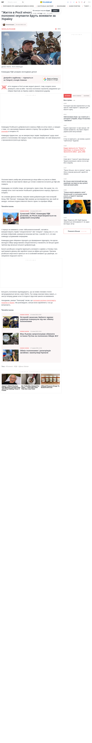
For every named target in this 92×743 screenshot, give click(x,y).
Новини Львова (24, 331)
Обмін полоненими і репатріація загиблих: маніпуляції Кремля (35, 352)
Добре (55, 10)
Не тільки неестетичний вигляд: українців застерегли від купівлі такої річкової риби (76, 183)
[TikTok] (84, 2)
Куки (48, 10)
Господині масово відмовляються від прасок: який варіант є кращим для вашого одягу (77, 107)
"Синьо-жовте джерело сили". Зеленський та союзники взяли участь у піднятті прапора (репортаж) (75, 195)
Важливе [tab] (86, 95)
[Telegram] (73, 2)
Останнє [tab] (67, 95)
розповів (4, 131)
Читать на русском (8, 29)
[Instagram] (81, 2)
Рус (89, 2)
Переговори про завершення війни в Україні (18, 6)
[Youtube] (76, 2)
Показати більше (74, 231)
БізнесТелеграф (74, 6)
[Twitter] (79, 2)
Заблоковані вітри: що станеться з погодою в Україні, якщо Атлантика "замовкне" (77, 118)
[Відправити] (23, 2)
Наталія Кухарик (10, 24)
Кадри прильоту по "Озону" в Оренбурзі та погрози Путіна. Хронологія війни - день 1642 (75, 150)
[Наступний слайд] (90, 6)
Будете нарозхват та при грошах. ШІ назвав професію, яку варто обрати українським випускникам (76, 129)
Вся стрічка (68, 100)
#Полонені (9, 366)
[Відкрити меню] (2, 2)
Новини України (24, 211)
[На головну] (46, 2)
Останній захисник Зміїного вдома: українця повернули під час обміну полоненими (36, 319)
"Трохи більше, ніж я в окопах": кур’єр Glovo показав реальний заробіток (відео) (77, 172)
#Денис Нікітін (23, 366)
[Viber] (70, 2)
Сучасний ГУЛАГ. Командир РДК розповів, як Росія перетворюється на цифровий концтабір (38, 216)
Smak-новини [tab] (77, 95)
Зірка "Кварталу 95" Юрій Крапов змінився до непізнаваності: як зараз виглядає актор (76, 222)
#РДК (15, 366)
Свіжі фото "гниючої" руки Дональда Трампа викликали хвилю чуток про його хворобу (76, 161)
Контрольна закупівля (45, 6)
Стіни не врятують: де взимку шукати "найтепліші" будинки (77, 140)
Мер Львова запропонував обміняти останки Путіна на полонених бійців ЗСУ (39, 335)
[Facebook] (68, 2)
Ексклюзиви (61, 6)
